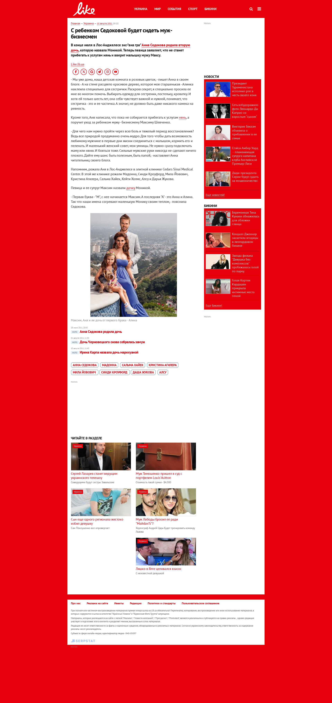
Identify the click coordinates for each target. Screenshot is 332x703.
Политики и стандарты (162, 603)
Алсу (162, 372)
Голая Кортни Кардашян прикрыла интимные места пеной (243, 288)
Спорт (192, 9)
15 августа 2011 (104, 23)
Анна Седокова (85, 365)
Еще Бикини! (214, 305)
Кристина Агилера (163, 365)
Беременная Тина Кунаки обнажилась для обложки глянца (245, 218)
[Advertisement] (133, 408)
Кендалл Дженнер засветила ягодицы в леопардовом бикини (245, 240)
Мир (157, 9)
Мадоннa (109, 365)
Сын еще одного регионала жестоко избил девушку (97, 521)
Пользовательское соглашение (200, 603)
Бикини (210, 9)
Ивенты (119, 603)
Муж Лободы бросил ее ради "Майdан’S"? (157, 521)
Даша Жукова (143, 372)
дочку (130, 188)
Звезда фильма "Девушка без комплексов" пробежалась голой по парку (245, 263)
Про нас (76, 603)
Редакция (135, 603)
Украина (140, 9)
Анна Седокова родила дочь (97, 331)
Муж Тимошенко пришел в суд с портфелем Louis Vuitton (159, 475)
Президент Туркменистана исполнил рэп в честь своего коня (244, 89)
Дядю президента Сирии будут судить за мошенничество (245, 177)
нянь (182, 117)
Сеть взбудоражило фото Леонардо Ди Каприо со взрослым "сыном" (245, 111)
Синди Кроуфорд (114, 372)
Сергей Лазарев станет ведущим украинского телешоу (94, 475)
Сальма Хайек (132, 365)
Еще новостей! (215, 195)
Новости (211, 76)
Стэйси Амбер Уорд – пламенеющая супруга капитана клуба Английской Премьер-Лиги (245, 156)
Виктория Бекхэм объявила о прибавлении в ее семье (244, 132)
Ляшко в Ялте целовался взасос (158, 568)
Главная (75, 23)
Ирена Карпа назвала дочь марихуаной (105, 352)
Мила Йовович (85, 372)
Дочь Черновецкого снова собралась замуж (108, 342)
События (174, 9)
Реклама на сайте (97, 603)
